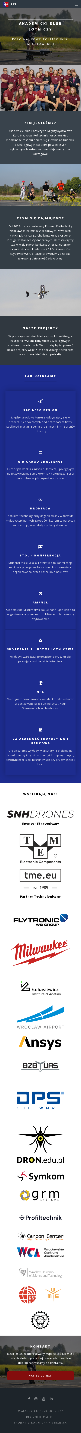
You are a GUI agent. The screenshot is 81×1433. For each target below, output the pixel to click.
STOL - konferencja (40, 555)
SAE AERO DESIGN (40, 410)
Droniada (40, 508)
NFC (40, 691)
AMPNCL (41, 602)
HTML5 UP (46, 1416)
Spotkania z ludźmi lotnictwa (40, 649)
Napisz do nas (40, 1375)
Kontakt (40, 1346)
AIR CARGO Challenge (40, 461)
